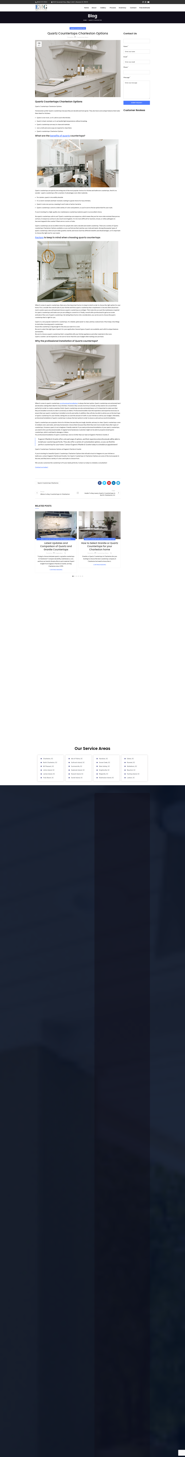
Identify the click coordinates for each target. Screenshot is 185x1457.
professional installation (69, 403)
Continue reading (56, 569)
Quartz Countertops (95, 20)
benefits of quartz (60, 135)
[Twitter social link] (104, 483)
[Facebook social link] (143, 2)
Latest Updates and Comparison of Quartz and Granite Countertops (56, 546)
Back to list (78, 493)
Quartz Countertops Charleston (48, 483)
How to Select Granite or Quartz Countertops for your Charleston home (99, 546)
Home (85, 20)
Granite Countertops (92, 539)
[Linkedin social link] (114, 483)
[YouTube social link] (148, 2)
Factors (39, 237)
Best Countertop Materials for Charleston (55, 539)
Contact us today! (41, 467)
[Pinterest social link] (109, 483)
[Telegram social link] (118, 483)
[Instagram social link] (145, 2)
